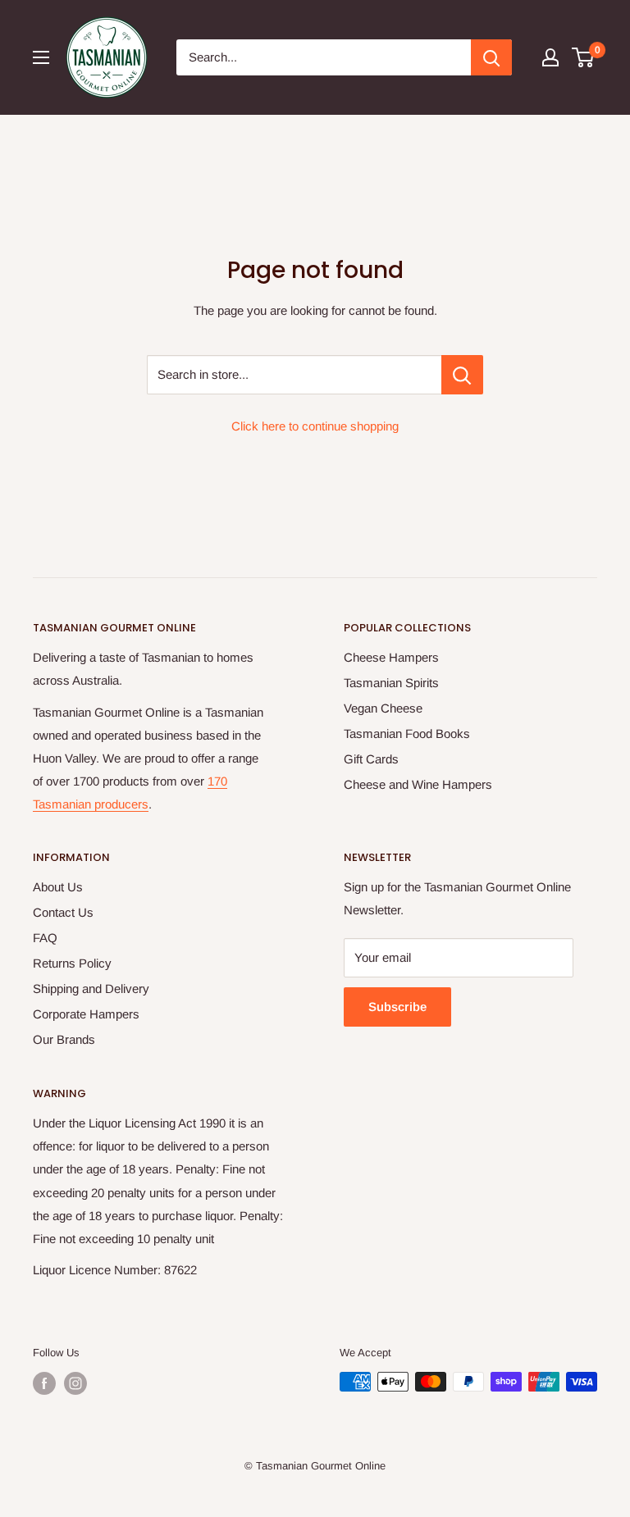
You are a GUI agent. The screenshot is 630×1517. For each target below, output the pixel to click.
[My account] (550, 57)
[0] (583, 57)
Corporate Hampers (86, 1014)
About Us (58, 887)
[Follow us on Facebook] (44, 1383)
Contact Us (63, 912)
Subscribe (397, 1007)
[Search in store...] (462, 374)
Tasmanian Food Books (407, 733)
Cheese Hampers (391, 657)
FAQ (45, 938)
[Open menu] (41, 57)
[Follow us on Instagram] (75, 1383)
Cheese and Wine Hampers (418, 784)
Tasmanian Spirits (391, 683)
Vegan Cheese (383, 708)
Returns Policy (72, 963)
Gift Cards (371, 759)
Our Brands (64, 1039)
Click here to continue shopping (315, 426)
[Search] (491, 57)
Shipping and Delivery (91, 988)
